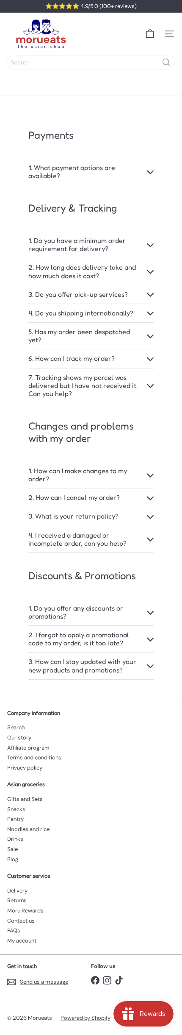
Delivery (17, 890)
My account (21, 940)
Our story (19, 737)
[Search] (166, 62)
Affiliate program (28, 747)
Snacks (16, 809)
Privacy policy (24, 767)
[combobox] (91, 62)
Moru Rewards (25, 910)
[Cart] (150, 34)
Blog (12, 859)
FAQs (13, 930)
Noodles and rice (28, 829)
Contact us (21, 920)
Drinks (15, 839)
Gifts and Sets (25, 799)
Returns (17, 900)
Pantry (15, 819)
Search (16, 727)
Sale (12, 849)
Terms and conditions (34, 757)
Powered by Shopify (85, 1017)
